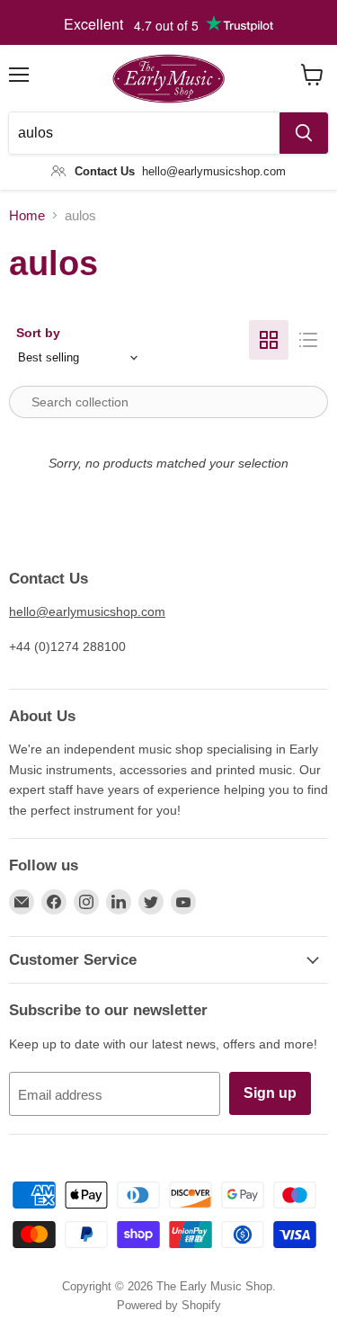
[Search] (303, 133)
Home (27, 215)
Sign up (270, 1093)
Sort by (38, 333)
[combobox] (144, 133)
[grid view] (268, 340)
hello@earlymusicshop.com (87, 611)
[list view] (308, 340)
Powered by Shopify (169, 1305)
